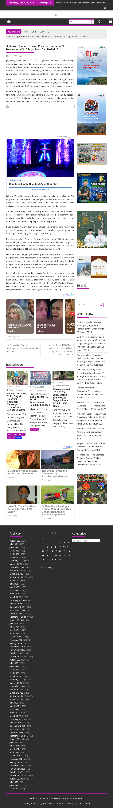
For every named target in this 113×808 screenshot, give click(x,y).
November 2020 (17, 768)
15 (56, 551)
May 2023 (14, 669)
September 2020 (18, 775)
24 (64, 555)
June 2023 (14, 666)
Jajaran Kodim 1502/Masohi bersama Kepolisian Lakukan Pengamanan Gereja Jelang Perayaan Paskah (61, 350)
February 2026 (17, 560)
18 (68, 551)
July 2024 (14, 623)
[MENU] (110, 21)
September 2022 (18, 696)
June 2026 (14, 547)
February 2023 (17, 679)
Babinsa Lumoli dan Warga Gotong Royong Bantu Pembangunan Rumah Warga (90, 325)
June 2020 (14, 785)
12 (43, 551)
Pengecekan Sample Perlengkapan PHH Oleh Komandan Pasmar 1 (23, 348)
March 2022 (15, 716)
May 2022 (14, 709)
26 (43, 559)
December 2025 (17, 567)
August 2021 (16, 739)
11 (68, 546)
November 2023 (17, 649)
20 (47, 555)
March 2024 (15, 636)
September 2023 (18, 656)
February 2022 (17, 719)
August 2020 (16, 778)
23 (60, 555)
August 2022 (16, 699)
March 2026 (15, 557)
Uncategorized (14, 336)
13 (47, 551)
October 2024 (16, 613)
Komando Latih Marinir (16, 434)
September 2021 (18, 735)
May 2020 (14, 788)
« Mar (43, 567)
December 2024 (17, 606)
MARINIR (11, 438)
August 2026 (16, 540)
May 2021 (14, 749)
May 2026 (14, 550)
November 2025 (17, 570)
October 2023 (16, 653)
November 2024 (17, 610)
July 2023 (14, 663)
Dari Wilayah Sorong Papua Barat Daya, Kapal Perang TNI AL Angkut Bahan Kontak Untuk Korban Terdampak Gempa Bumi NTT (91, 376)
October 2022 (16, 692)
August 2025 (16, 580)
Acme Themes (83, 803)
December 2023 (17, 646)
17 (64, 551)
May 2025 (14, 590)
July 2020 (14, 782)
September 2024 (18, 616)
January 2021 (16, 762)
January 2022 (16, 722)
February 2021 (17, 758)
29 (56, 559)
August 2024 (16, 620)
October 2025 (16, 573)
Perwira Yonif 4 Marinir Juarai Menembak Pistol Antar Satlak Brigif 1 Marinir (91, 405)
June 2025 (14, 587)
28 (51, 559)
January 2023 (16, 682)
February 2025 (17, 600)
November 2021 (17, 729)
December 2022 (17, 686)
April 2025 (14, 593)
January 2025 (16, 603)
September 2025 (18, 577)
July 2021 (14, 742)
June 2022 (14, 706)
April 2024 (14, 633)
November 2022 (17, 689)
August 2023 (16, 659)
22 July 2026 (59, 382)
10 (64, 546)
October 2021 (16, 732)
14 (51, 551)
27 (47, 559)
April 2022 (14, 712)
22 (56, 555)
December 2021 (17, 725)
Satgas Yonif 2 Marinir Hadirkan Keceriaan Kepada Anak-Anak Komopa (91, 446)
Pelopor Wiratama (15, 390)
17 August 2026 (15, 386)
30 (60, 559)
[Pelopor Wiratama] (9, 21)
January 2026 (16, 563)
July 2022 (14, 702)
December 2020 (17, 765)
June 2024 (14, 626)
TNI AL (18, 438)
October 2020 (16, 772)
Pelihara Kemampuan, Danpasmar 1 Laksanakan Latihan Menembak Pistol (89, 391)
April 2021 (14, 752)
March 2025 (15, 597)
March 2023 (15, 676)
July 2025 (14, 583)
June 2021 (14, 745)
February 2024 (17, 639)
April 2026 (14, 554)
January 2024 (16, 643)
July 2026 (14, 544)
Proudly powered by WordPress (38, 803)
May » (51, 567)
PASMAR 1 (34, 429)
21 (51, 555)
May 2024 (14, 630)
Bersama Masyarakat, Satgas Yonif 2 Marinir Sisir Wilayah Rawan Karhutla (90, 431)
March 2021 (15, 755)
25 (68, 555)
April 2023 (14, 673)
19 (43, 555)
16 (60, 551)
